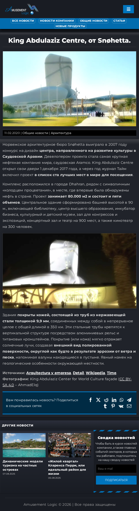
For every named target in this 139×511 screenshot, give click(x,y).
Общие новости (35, 133)
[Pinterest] (113, 406)
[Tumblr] (105, 406)
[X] (98, 400)
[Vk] (121, 406)
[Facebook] (90, 400)
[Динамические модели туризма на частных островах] (24, 435)
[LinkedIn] (114, 400)
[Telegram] (129, 400)
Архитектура (61, 133)
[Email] (129, 406)
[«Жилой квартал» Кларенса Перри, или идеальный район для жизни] (69, 435)
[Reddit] (106, 400)
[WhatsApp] (121, 400)
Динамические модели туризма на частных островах (23, 465)
